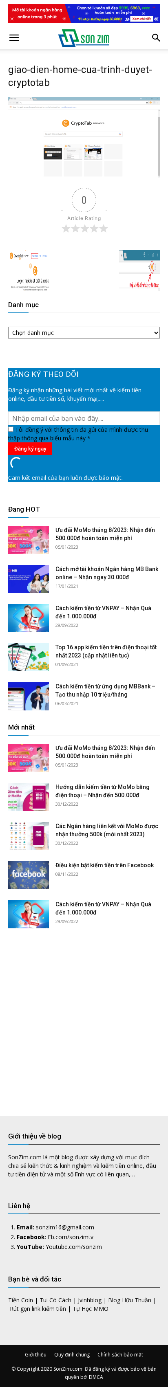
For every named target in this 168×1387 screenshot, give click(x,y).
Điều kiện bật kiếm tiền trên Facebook (104, 865)
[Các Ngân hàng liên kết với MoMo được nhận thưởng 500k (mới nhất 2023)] (28, 836)
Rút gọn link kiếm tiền (38, 1308)
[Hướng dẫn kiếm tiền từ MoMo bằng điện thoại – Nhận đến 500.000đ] (28, 797)
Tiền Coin (20, 1300)
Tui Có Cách (55, 1300)
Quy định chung (72, 1354)
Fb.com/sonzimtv (70, 1237)
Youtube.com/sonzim (74, 1247)
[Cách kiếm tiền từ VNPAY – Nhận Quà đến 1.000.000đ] (28, 618)
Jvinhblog (90, 1300)
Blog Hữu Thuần (129, 1300)
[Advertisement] (84, 1016)
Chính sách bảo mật (120, 1354)
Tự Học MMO (90, 1308)
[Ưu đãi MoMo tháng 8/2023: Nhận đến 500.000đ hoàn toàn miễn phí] (28, 540)
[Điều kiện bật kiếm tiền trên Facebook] (28, 875)
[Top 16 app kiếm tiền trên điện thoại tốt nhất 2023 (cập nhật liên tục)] (28, 657)
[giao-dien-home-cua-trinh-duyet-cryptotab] (84, 175)
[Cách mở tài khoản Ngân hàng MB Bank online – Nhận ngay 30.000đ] (28, 579)
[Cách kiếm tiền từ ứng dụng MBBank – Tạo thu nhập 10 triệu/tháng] (28, 696)
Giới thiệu (35, 1354)
